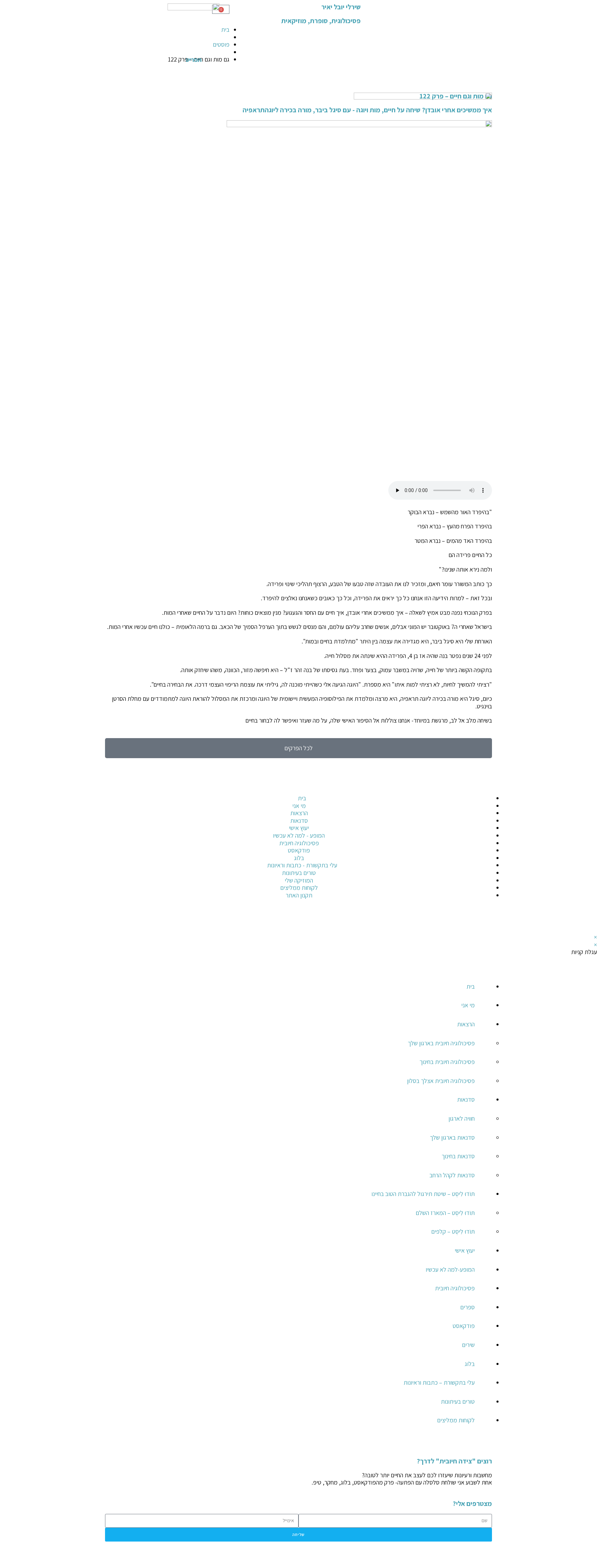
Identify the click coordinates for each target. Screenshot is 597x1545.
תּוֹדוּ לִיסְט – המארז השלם (445, 1213)
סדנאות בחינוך (458, 1156)
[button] (489, 1447)
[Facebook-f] (483, 919)
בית (470, 986)
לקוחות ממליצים (456, 1420)
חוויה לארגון (461, 1118)
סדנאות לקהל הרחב (452, 1175)
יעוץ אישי (465, 1250)
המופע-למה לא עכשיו (450, 1269)
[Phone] (585, 791)
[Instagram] (585, 828)
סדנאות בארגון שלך (452, 1137)
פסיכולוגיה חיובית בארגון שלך (441, 1043)
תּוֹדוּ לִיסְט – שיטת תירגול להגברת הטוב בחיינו (423, 1194)
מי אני (468, 1005)
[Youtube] (464, 919)
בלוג (470, 1364)
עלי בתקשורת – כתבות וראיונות (439, 1382)
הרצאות (466, 1024)
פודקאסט (464, 1326)
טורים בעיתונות (458, 1401)
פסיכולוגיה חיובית (455, 1288)
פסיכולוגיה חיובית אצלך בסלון (441, 1081)
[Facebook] (585, 810)
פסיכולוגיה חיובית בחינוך (447, 1062)
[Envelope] (585, 847)
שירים (468, 1345)
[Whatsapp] (585, 866)
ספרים (467, 1307)
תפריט (194, 60)
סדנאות (466, 1099)
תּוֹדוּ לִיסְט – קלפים (453, 1231)
